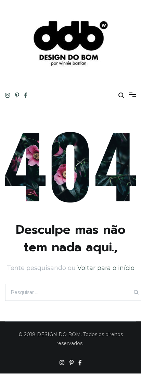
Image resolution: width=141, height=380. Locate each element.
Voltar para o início (105, 268)
